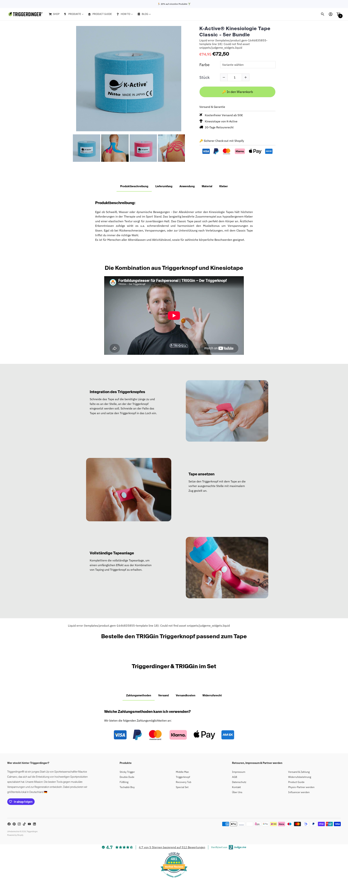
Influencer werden (299, 792)
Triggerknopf (183, 777)
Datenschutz (239, 782)
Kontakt (236, 787)
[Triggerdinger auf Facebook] (9, 824)
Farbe (204, 64)
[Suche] (323, 14)
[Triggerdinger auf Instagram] (19, 824)
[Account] (331, 14)
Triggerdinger (32, 832)
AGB (234, 777)
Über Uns (237, 792)
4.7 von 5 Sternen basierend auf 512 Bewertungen (172, 847)
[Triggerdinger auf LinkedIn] (34, 824)
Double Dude (127, 777)
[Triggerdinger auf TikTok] (24, 824)
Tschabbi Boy (127, 787)
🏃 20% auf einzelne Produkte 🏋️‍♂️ (174, 4)
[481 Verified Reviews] (174, 879)
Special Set (182, 787)
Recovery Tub (183, 782)
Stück (204, 77)
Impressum (238, 772)
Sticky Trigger (127, 772)
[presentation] (69, 148)
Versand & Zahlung (299, 772)
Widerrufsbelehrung (299, 777)
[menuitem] (54, 14)
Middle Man (182, 772)
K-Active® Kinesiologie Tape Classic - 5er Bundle (234, 32)
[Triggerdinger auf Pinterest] (14, 824)
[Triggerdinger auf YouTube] (29, 824)
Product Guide (296, 782)
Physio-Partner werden (301, 787)
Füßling (124, 782)
